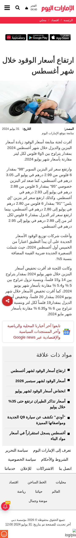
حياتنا (38, 491)
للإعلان (25, 468)
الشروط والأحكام (54, 459)
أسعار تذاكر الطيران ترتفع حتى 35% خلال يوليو (36, 404)
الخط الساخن (37, 482)
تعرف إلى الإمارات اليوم (52, 450)
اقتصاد (13, 482)
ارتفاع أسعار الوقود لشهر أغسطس (38, 371)
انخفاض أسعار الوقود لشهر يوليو (40, 391)
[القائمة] (17, 8)
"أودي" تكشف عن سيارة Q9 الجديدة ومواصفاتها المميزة (36, 420)
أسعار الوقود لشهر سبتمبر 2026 (40, 381)
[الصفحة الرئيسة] (57, 6)
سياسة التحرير (16, 450)
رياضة (21, 491)
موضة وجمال (38, 501)
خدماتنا (10, 468)
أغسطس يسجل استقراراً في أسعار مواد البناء (37, 436)
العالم (56, 491)
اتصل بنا (65, 468)
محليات (61, 482)
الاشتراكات (45, 468)
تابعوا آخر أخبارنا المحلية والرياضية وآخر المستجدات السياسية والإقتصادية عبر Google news (33, 331)
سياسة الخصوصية (22, 459)
